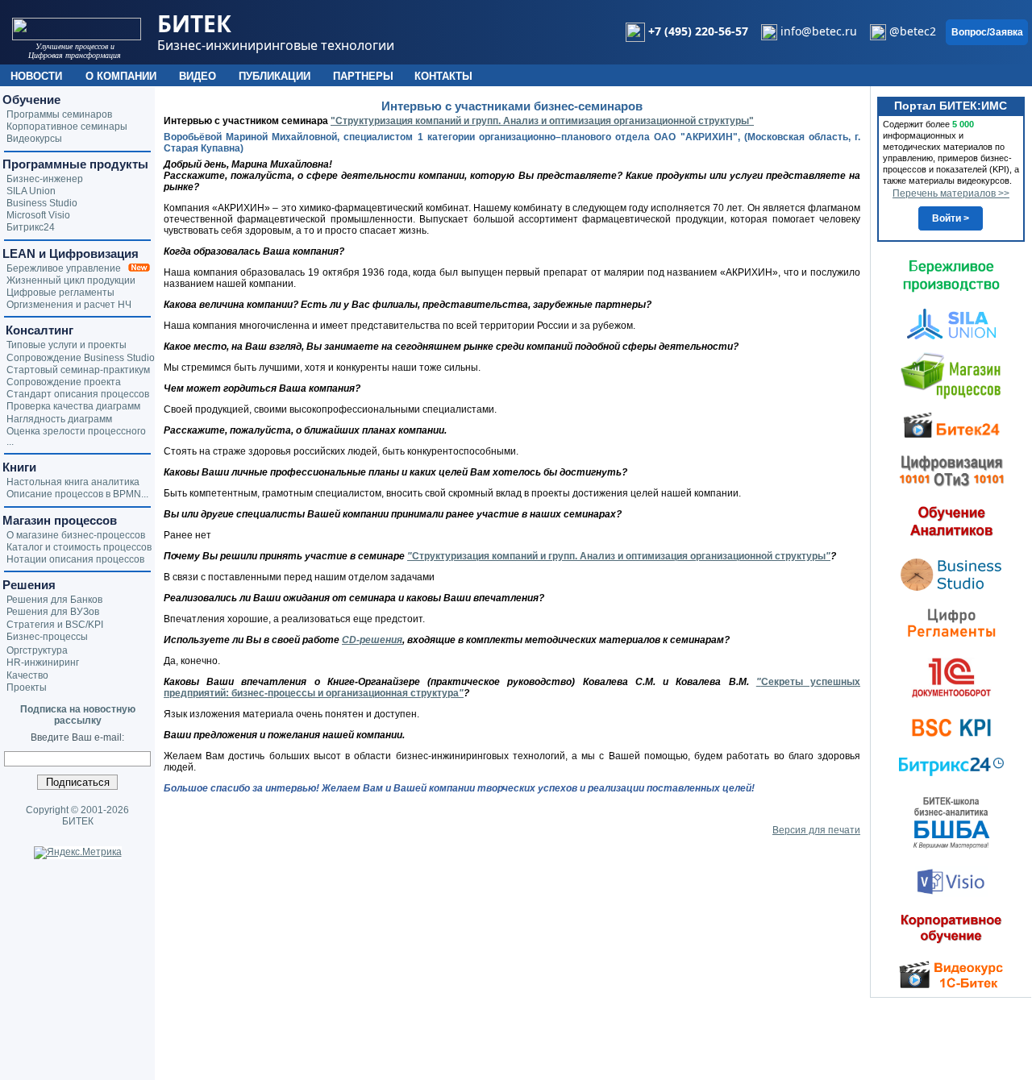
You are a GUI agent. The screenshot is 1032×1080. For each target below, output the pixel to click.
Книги (19, 467)
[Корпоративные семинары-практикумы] (951, 928)
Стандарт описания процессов (77, 394)
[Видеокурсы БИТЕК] (951, 424)
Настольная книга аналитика (72, 482)
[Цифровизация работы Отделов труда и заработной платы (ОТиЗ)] (951, 470)
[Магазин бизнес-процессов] (951, 374)
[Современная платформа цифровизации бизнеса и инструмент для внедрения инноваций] (951, 323)
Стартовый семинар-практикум (78, 370)
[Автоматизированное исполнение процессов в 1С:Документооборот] (951, 677)
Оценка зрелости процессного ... (76, 436)
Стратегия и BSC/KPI (54, 624)
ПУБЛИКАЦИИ (274, 76)
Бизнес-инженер (44, 179)
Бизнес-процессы (47, 636)
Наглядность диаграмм (59, 419)
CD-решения (372, 640)
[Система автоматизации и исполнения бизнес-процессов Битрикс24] (951, 766)
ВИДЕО (197, 76)
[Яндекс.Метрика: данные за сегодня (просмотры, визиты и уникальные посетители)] (78, 852)
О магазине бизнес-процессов (75, 535)
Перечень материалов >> (951, 193)
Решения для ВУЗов (52, 611)
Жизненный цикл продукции (70, 280)
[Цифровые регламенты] (951, 622)
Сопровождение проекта (63, 382)
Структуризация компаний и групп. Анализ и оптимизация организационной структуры (621, 556)
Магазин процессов (59, 520)
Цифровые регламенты (60, 292)
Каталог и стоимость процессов (79, 547)
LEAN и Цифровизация (70, 253)
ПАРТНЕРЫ (363, 76)
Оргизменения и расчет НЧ (68, 304)
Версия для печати (816, 830)
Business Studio (41, 203)
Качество (27, 675)
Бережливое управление (67, 268)
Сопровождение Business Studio (80, 357)
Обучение (31, 99)
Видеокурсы (34, 138)
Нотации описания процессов (75, 559)
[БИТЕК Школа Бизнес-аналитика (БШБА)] (951, 822)
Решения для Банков (54, 599)
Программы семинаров (59, 114)
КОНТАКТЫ (443, 76)
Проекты (26, 687)
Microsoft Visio (38, 215)
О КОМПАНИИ (120, 76)
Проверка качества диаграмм (73, 406)
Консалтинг (37, 330)
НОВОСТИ (36, 76)
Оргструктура (37, 650)
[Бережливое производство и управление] (951, 275)
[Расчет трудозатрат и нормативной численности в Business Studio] (951, 573)
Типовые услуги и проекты (66, 345)
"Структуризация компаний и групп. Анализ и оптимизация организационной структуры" (542, 121)
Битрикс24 (30, 227)
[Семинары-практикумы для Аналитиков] (951, 520)
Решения (29, 585)
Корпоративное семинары (66, 126)
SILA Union (31, 191)
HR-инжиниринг (42, 662)
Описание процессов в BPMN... (77, 494)
